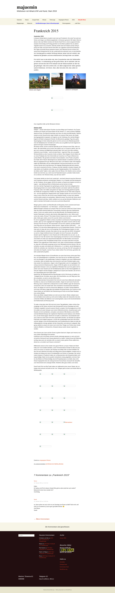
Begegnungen (20, 23)
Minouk (44, 19)
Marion (27, 19)
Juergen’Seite (35, 19)
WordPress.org (63, 569)
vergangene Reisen (45, 460)
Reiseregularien (66, 23)
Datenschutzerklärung (48, 589)
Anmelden (62, 562)
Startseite (19, 19)
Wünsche (29, 23)
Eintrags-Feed (63, 564)
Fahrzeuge (52, 19)
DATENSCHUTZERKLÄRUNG (54, 464)
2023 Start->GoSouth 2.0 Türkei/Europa (46, 539)
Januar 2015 (63, 538)
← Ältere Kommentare (41, 519)
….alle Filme (77, 23)
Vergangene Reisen (64, 19)
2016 (73, 19)
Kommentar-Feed (64, 566)
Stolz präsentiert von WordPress (64, 589)
